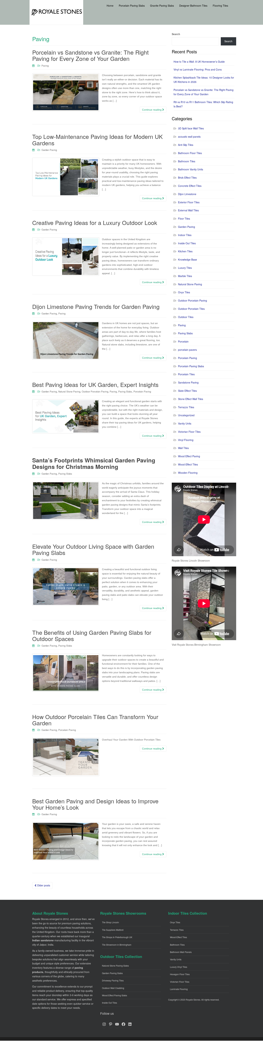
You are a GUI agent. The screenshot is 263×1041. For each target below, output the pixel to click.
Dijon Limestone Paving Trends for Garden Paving (96, 306)
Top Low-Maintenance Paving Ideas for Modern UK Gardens (97, 139)
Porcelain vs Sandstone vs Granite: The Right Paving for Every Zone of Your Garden (90, 55)
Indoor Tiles (184, 235)
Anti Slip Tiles (185, 145)
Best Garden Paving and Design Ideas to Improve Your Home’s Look (95, 804)
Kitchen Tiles (185, 251)
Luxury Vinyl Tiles (178, 966)
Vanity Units (184, 423)
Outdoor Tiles (185, 317)
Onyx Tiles (184, 292)
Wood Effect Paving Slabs (114, 995)
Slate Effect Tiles (187, 390)
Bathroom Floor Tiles (190, 153)
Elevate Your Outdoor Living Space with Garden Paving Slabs (93, 549)
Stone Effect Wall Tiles (190, 399)
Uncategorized (186, 415)
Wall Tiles (183, 448)
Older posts (43, 885)
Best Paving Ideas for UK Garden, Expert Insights (95, 384)
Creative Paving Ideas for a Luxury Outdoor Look (94, 222)
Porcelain (183, 341)
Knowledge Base (187, 259)
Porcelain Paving (142, 391)
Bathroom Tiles (186, 161)
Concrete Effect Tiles (189, 186)
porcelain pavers (187, 349)
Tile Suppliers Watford (112, 929)
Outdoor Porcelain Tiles (191, 308)
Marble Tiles (185, 276)
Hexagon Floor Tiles (180, 974)
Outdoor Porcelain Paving (95, 391)
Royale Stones (193, 999)
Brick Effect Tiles (187, 177)
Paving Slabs (125, 391)
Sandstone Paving (188, 382)
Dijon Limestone (187, 194)
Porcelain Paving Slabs (191, 366)
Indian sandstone (43, 940)
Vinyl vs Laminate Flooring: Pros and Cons (198, 69)
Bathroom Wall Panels (181, 951)
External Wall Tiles (188, 210)
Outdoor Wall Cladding (113, 987)
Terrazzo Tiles (186, 407)
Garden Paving (49, 150)
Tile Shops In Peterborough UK (117, 937)
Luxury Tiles (185, 268)
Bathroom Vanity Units (190, 169)
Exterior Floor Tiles (188, 202)
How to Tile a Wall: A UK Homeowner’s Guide (199, 61)
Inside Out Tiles (187, 243)
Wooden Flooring (188, 472)
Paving (45, 65)
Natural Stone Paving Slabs (115, 965)
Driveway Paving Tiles (113, 980)
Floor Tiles (184, 218)
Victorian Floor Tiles (189, 431)
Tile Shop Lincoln (110, 922)
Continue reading (152, 109)
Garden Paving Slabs (112, 973)
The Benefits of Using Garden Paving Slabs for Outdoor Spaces (91, 635)
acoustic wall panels (189, 136)
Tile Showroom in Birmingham (116, 944)
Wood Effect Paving (189, 456)
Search (176, 34)
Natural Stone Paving (69, 391)
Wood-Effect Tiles (188, 464)
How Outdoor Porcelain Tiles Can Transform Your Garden (95, 719)
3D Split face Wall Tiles (191, 128)
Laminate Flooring (179, 989)
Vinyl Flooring (185, 440)
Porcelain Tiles (186, 374)
